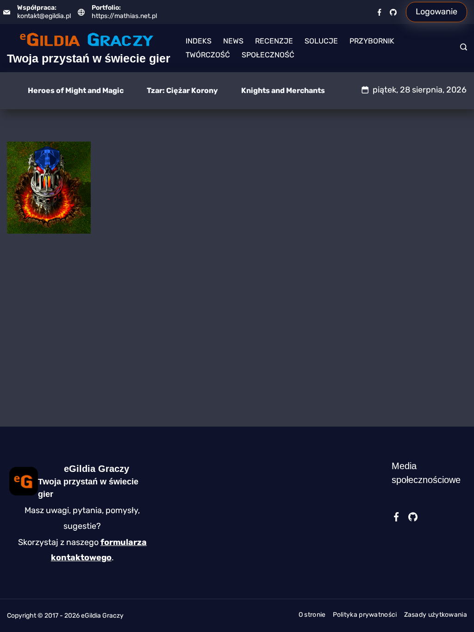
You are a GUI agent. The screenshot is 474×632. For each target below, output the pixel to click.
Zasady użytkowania (435, 615)
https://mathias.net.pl (124, 16)
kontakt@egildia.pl (44, 16)
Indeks (199, 41)
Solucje (321, 41)
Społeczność (268, 54)
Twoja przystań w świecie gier (88, 58)
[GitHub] (393, 12)
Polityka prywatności (365, 615)
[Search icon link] (461, 48)
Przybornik (371, 41)
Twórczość (208, 54)
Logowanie (436, 11)
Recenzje (274, 41)
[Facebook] (379, 12)
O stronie (312, 615)
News (233, 41)
